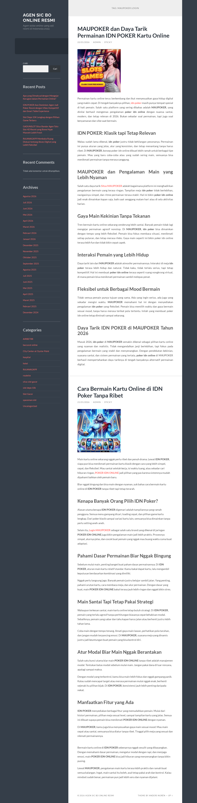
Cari (25, 63)
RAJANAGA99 (30, 369)
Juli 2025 (27, 275)
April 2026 (28, 220)
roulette (27, 375)
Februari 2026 (29, 233)
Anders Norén (157, 795)
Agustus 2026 (29, 196)
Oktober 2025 (30, 257)
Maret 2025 (29, 300)
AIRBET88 (28, 339)
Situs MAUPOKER (111, 185)
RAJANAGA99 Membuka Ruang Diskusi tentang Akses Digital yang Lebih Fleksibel (39, 141)
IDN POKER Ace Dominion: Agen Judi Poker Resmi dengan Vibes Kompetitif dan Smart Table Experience (41, 108)
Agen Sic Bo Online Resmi (39, 18)
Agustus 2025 (29, 269)
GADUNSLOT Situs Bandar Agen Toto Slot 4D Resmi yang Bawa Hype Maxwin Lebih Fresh (40, 129)
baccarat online (30, 345)
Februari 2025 (29, 306)
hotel (25, 363)
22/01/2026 (83, 42)
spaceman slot (29, 400)
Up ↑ (170, 795)
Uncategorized (30, 406)
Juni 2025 (27, 282)
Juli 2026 (27, 202)
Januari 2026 (29, 239)
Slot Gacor (28, 394)
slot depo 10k (29, 387)
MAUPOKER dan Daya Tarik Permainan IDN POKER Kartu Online (123, 32)
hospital (27, 357)
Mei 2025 (27, 288)
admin (97, 42)
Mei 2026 (27, 214)
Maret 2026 (29, 226)
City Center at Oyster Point (36, 351)
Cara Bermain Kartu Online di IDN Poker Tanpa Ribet (120, 392)
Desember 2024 (30, 312)
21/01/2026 (83, 402)
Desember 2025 (30, 245)
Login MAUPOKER (99, 530)
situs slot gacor (30, 381)
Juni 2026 (27, 208)
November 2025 (31, 251)
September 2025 (31, 263)
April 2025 (28, 294)
